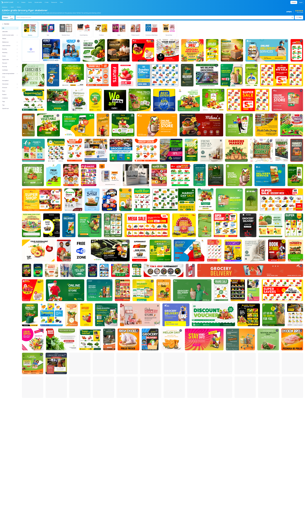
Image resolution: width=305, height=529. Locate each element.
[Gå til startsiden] (6, 2)
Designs (5, 17)
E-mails (11, 17)
